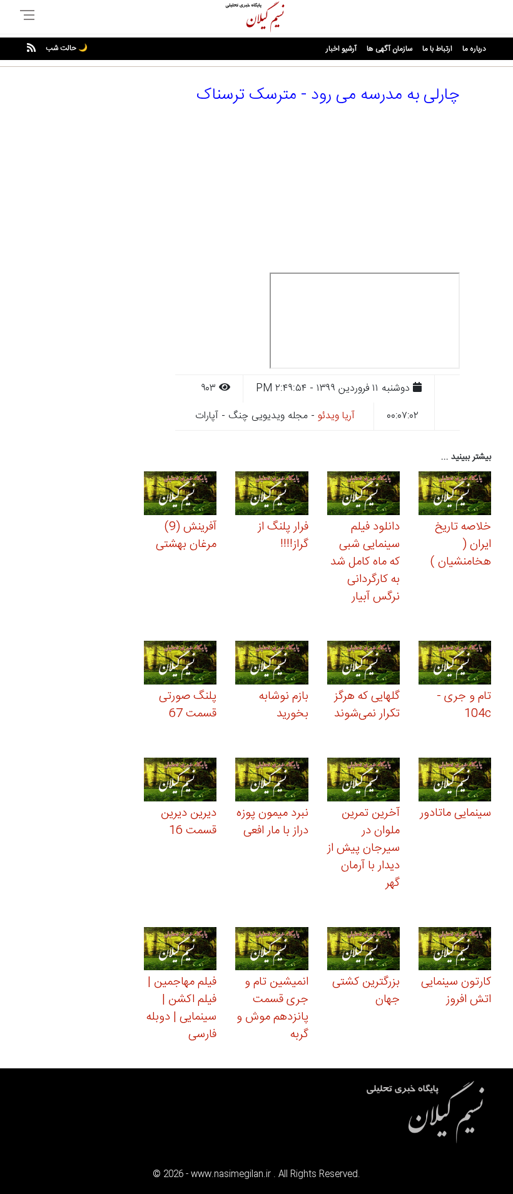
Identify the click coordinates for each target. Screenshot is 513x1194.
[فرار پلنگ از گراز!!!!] (271, 495)
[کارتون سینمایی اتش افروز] (455, 950)
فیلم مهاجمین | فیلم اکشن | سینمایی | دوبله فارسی (181, 1008)
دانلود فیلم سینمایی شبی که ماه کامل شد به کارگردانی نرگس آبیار (365, 562)
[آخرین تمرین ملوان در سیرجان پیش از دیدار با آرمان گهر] (363, 781)
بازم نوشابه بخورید (283, 705)
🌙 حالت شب (67, 48)
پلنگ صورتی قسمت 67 (187, 705)
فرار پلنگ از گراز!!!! (283, 536)
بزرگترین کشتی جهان (366, 991)
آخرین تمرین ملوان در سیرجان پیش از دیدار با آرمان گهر (363, 848)
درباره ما (474, 49)
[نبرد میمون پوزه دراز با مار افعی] (271, 781)
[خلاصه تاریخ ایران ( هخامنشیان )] (455, 495)
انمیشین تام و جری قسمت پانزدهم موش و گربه (272, 1008)
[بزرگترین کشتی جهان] (363, 950)
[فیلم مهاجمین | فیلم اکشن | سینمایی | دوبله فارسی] (180, 950)
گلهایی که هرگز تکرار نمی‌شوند (367, 705)
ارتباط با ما (437, 49)
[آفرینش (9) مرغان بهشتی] (180, 495)
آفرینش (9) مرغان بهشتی (186, 536)
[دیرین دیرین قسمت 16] (180, 781)
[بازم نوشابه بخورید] (271, 664)
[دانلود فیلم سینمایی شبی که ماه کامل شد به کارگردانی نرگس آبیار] (363, 495)
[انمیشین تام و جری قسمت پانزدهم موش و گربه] (271, 950)
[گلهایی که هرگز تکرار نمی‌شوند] (363, 664)
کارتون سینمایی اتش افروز (456, 991)
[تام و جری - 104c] (455, 664)
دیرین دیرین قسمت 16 (188, 822)
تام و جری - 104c (464, 705)
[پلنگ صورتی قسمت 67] (180, 664)
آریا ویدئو (336, 416)
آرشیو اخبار (341, 49)
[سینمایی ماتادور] (455, 781)
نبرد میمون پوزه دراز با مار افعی (272, 822)
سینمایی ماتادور (455, 813)
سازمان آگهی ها (389, 49)
